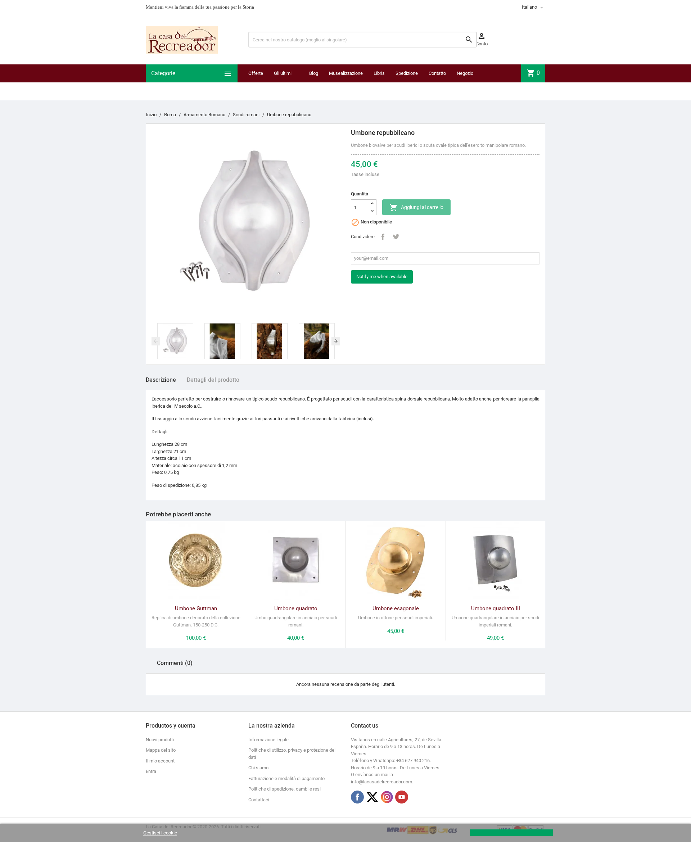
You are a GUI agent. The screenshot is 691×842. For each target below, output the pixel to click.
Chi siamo (258, 767)
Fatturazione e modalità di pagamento (286, 778)
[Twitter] (372, 797)
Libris (379, 73)
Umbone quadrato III (495, 608)
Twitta (396, 236)
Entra (151, 771)
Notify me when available (381, 276)
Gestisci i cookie (160, 833)
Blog (313, 73)
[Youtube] (401, 797)
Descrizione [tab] (161, 379)
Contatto (437, 73)
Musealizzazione (346, 73)
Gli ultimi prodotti (283, 82)
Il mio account (160, 761)
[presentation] (156, 341)
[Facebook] (357, 797)
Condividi (383, 236)
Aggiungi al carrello (416, 207)
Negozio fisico (465, 82)
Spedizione (407, 73)
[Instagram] (386, 797)
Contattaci (258, 799)
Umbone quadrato (295, 608)
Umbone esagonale (395, 608)
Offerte (255, 73)
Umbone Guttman (196, 608)
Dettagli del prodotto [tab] (213, 379)
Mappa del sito (161, 750)
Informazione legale (268, 739)
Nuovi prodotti (160, 739)
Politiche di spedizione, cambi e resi (284, 789)
